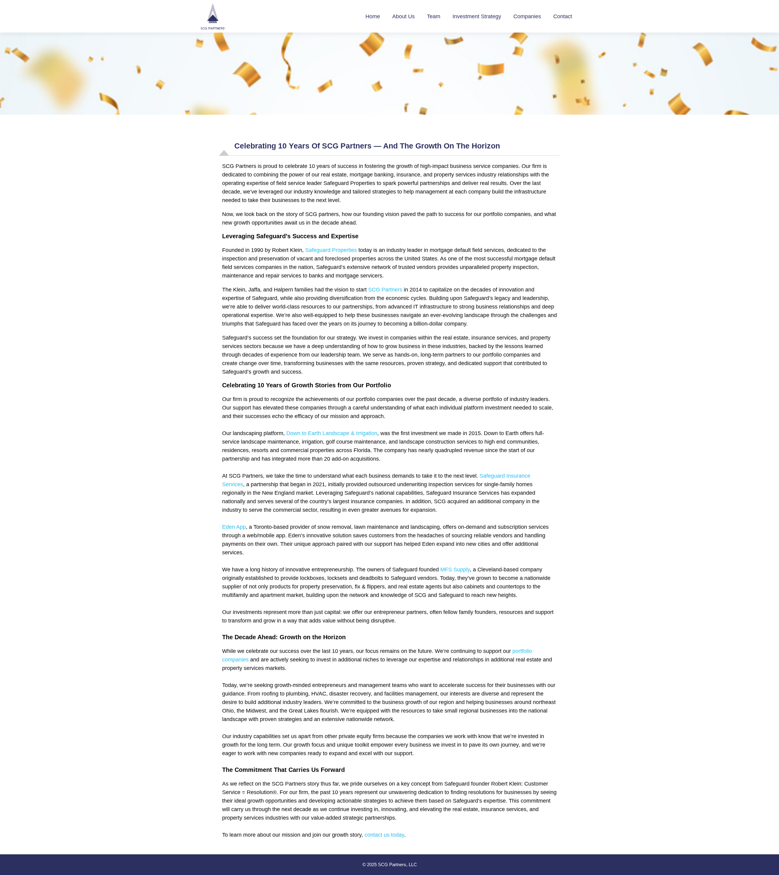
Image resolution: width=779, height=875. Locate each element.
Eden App (234, 527)
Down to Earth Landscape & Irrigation (331, 433)
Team (433, 16)
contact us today (384, 835)
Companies (527, 16)
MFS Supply (455, 569)
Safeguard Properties (331, 250)
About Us (403, 16)
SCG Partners (385, 290)
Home (372, 16)
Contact (562, 16)
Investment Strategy (476, 16)
